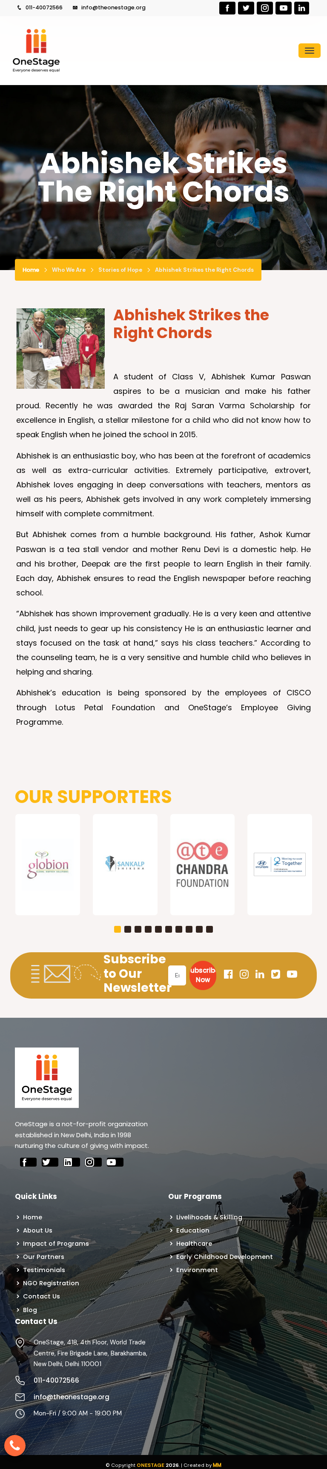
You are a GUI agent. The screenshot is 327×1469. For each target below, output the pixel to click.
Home (31, 270)
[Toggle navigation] (309, 50)
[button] (117, 929)
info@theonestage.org (113, 7)
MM (217, 1465)
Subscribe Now (202, 975)
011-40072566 (43, 7)
